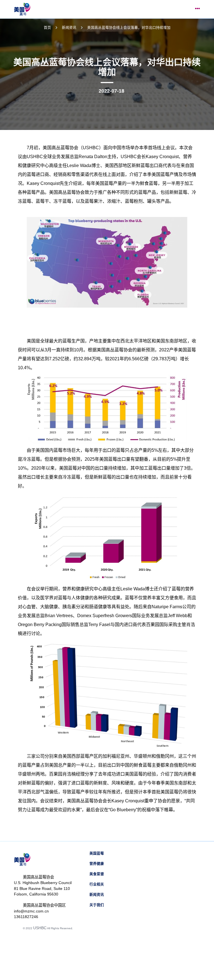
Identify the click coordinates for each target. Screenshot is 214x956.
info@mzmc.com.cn (31, 911)
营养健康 (96, 864)
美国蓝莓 (96, 853)
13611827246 (26, 916)
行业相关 (96, 884)
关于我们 (96, 905)
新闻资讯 (69, 28)
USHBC (40, 928)
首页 (47, 28)
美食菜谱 (96, 874)
